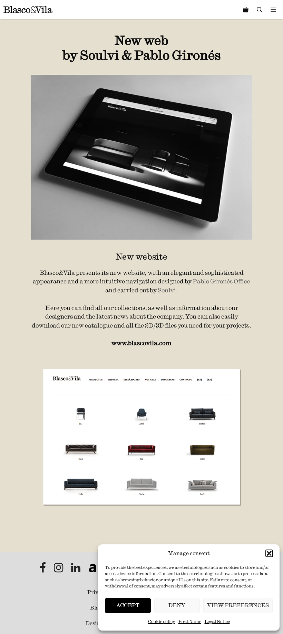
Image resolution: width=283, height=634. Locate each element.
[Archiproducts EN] (92, 569)
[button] (269, 553)
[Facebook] (43, 569)
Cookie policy (161, 621)
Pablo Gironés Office (221, 281)
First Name (189, 621)
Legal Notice (217, 621)
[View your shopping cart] (246, 9)
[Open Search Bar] (259, 9)
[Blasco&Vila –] (27, 10)
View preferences (238, 605)
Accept (127, 605)
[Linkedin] (76, 569)
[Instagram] (59, 569)
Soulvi (167, 290)
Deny (176, 605)
